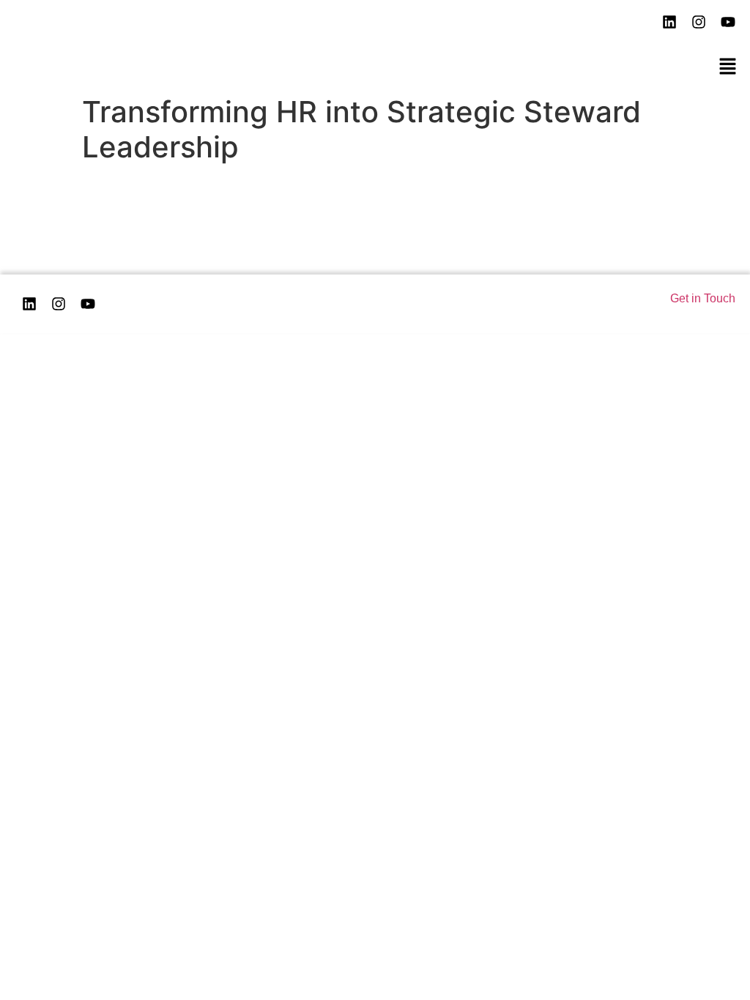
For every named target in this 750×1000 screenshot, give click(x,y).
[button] (728, 66)
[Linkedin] (29, 303)
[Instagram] (698, 22)
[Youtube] (728, 22)
